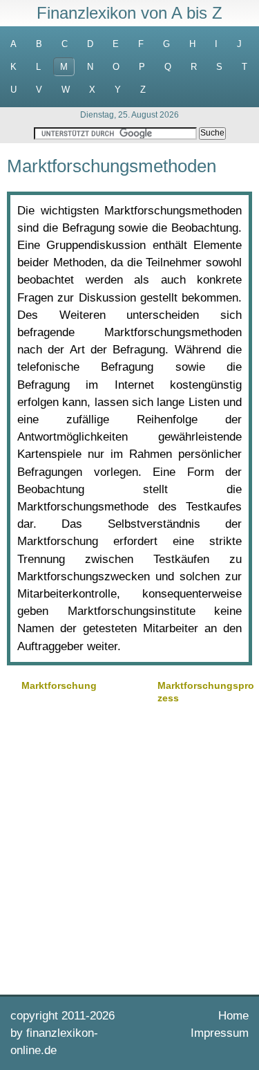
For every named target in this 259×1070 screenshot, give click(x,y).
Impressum (220, 1033)
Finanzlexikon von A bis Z (129, 12)
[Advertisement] (129, 847)
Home (233, 1015)
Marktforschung (59, 685)
